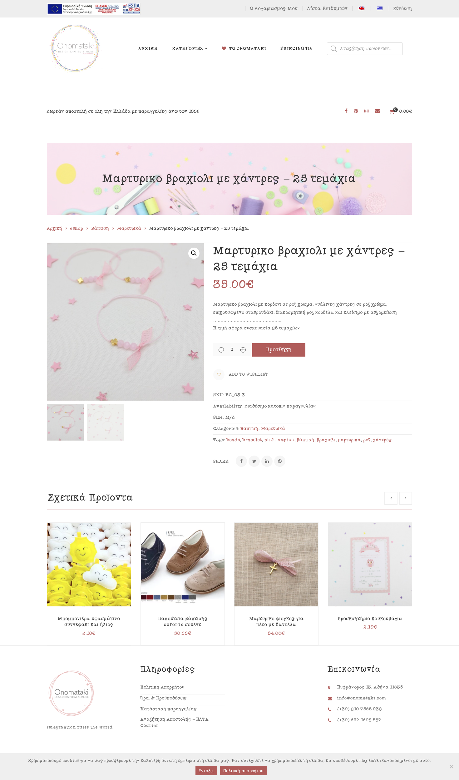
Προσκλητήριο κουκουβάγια (370, 618)
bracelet (252, 439)
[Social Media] (346, 111)
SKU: (219, 394)
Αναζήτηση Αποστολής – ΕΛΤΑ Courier (175, 722)
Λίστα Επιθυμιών (327, 8)
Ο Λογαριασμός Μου (274, 8)
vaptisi (286, 439)
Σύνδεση (402, 8)
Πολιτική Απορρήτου (163, 687)
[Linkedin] (267, 461)
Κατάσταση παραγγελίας (169, 709)
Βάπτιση (100, 228)
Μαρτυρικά (129, 228)
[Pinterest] (279, 461)
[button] (194, 253)
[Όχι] (451, 766)
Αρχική (54, 228)
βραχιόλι (326, 439)
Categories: (226, 428)
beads (233, 439)
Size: (218, 417)
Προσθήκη (279, 350)
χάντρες (382, 439)
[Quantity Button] (221, 350)
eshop (76, 228)
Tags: (219, 439)
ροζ (367, 439)
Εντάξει (206, 770)
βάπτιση (305, 439)
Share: (221, 461)
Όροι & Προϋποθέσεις (164, 698)
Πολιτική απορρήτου (243, 770)
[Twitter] (254, 461)
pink (269, 439)
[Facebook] (241, 461)
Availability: (228, 406)
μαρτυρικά (349, 439)
